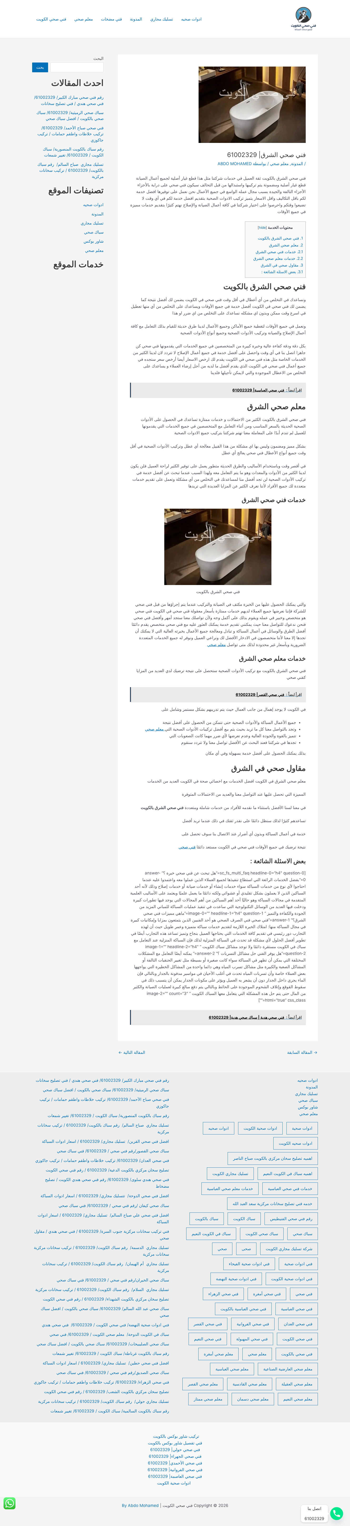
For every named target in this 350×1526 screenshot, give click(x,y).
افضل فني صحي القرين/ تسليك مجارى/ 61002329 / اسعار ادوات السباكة (105, 1141)
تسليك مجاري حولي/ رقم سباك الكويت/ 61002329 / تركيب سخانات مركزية (103, 1401)
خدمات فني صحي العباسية (290, 1188)
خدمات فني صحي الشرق (279, 251)
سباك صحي (94, 232)
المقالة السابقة (302, 1052)
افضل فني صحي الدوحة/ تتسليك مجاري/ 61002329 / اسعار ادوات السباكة (104, 1195)
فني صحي (187, 847)
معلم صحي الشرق (286, 245)
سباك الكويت (244, 1218)
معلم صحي (83, 19)
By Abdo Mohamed (140, 1505)
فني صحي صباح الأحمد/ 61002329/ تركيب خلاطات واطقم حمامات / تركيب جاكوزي (70, 133)
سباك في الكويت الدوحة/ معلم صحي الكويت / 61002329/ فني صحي (109, 1334)
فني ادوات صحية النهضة (236, 1278)
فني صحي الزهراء (223, 1293)
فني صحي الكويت (51, 19)
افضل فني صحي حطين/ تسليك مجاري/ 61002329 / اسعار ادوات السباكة (106, 1363)
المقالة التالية (131, 1052)
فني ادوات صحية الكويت (291, 1278)
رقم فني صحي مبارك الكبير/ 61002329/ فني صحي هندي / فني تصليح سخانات (102, 1080)
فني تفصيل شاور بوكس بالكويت (175, 1443)
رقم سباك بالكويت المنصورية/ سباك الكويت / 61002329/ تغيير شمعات (108, 1115)
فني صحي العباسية (296, 1309)
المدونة (136, 19)
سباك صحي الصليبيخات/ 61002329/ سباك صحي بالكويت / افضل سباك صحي (103, 1344)
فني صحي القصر (208, 1324)
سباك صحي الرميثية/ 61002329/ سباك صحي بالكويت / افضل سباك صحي (106, 1089)
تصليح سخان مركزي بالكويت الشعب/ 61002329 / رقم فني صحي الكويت (106, 1391)
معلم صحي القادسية (250, 1384)
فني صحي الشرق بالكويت (280, 238)
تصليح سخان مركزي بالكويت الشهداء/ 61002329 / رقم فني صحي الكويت (106, 1299)
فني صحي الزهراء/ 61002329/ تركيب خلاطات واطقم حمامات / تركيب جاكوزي (101, 1382)
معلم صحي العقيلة (296, 1384)
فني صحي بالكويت (296, 1354)
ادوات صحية (302, 1128)
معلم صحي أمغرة (218, 1354)
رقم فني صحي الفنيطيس (291, 1218)
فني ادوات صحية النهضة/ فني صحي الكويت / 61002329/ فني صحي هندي (105, 1324)
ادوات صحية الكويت (260, 1128)
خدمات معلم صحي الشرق (278, 258)
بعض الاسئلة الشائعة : (282, 271)
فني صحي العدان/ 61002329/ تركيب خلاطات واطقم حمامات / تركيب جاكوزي (102, 1160)
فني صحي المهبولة (252, 1339)
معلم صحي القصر (203, 1384)
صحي (222, 1248)
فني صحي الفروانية (253, 1324)
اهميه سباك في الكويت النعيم (287, 1173)
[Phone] (336, 1513)
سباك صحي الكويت (261, 1233)
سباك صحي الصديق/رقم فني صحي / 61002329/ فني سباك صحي (112, 1372)
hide (262, 227)
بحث (40, 67)
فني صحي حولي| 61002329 (175, 1449)
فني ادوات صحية (298, 1263)
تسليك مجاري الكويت (230, 1173)
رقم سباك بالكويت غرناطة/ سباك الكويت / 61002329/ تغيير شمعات (110, 1353)
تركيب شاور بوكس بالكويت (176, 1436)
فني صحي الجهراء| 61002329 (175, 1456)
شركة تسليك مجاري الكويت (289, 1248)
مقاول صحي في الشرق (282, 265)
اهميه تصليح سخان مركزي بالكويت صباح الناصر (272, 1158)
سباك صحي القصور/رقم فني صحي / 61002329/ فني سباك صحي (113, 1151)
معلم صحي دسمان (253, 1399)
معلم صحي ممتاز (208, 1399)
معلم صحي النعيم (297, 1399)
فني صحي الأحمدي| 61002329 (175, 1463)
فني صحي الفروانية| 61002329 (175, 1469)
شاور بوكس (94, 241)
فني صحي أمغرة (267, 1293)
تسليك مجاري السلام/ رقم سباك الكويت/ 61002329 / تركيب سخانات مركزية (102, 1289)
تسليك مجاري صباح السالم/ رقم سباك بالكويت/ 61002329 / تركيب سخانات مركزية (70, 170)
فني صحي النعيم (207, 1339)
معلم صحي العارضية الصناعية (287, 1369)
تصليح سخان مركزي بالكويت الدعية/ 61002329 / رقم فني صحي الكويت (107, 1170)
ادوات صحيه (191, 19)
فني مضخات (111, 19)
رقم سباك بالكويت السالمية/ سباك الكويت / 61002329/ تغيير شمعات (109, 1411)
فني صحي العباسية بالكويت (243, 1309)
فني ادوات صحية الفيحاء (249, 1263)
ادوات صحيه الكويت (295, 1143)
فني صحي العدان (298, 1324)
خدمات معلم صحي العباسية (230, 1188)
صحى (246, 1248)
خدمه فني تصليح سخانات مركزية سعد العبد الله (272, 1203)
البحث (98, 58)
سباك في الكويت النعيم (211, 1233)
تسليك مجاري (161, 19)
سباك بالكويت (206, 1218)
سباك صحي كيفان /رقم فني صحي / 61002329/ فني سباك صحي (114, 1205)
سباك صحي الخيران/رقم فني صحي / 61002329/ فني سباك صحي (113, 1280)
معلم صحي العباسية (232, 1369)
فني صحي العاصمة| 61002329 (175, 1476)
